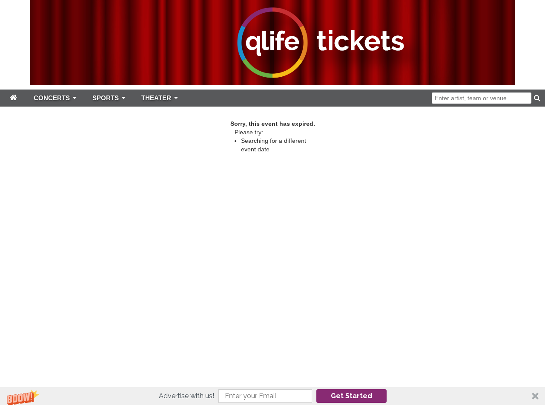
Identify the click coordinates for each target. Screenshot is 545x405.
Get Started (351, 396)
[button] (272, 396)
